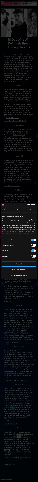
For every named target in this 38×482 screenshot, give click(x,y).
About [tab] (31, 210)
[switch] (33, 245)
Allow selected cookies (19, 269)
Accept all (19, 264)
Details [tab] (19, 210)
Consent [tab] (6, 210)
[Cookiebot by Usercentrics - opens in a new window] (28, 205)
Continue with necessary (19, 275)
